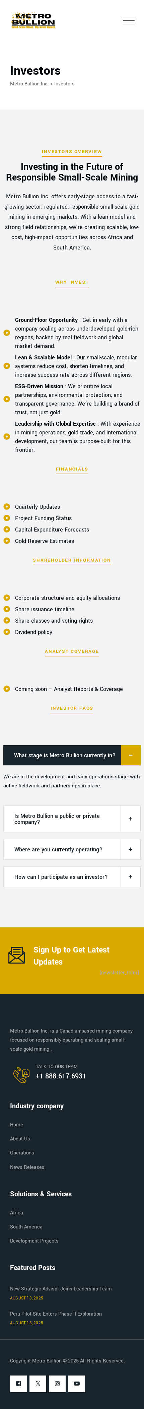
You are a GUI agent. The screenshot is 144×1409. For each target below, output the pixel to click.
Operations (22, 1152)
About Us (20, 1138)
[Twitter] (37, 1384)
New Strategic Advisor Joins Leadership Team (61, 1288)
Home (16, 1124)
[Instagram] (57, 1384)
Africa (16, 1212)
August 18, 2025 (26, 1298)
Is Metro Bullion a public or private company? (57, 819)
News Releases (27, 1167)
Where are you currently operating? (58, 849)
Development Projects (34, 1241)
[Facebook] (18, 1384)
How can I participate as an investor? (61, 877)
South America (26, 1226)
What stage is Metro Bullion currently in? (65, 755)
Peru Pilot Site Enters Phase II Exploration (56, 1314)
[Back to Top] (129, 1398)
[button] (72, 755)
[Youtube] (76, 1384)
